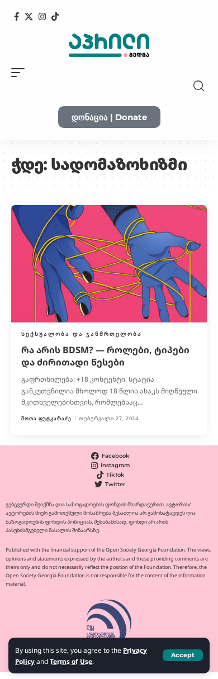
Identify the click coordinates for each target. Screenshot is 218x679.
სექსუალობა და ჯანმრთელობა (81, 334)
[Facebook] (16, 17)
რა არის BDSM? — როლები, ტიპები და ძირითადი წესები (105, 356)
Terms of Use (71, 661)
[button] (183, 655)
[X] (29, 17)
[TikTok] (55, 17)
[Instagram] (42, 17)
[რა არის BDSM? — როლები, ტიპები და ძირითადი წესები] (109, 263)
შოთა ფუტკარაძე (46, 418)
